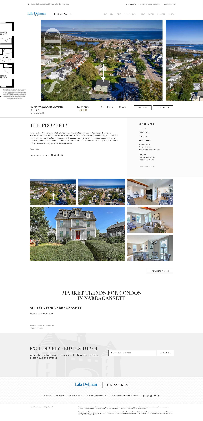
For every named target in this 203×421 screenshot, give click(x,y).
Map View (142, 108)
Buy (105, 14)
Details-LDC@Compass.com (150, 4)
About (142, 14)
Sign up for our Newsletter (125, 396)
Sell (111, 14)
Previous (5, 60)
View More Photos (160, 271)
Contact (172, 14)
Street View (163, 108)
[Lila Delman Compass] (51, 14)
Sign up (173, 4)
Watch (151, 14)
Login (166, 4)
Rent (119, 14)
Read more (34, 149)
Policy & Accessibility (97, 396)
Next (197, 60)
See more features (146, 167)
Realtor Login (75, 396)
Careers (47, 396)
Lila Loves (161, 14)
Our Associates (130, 14)
